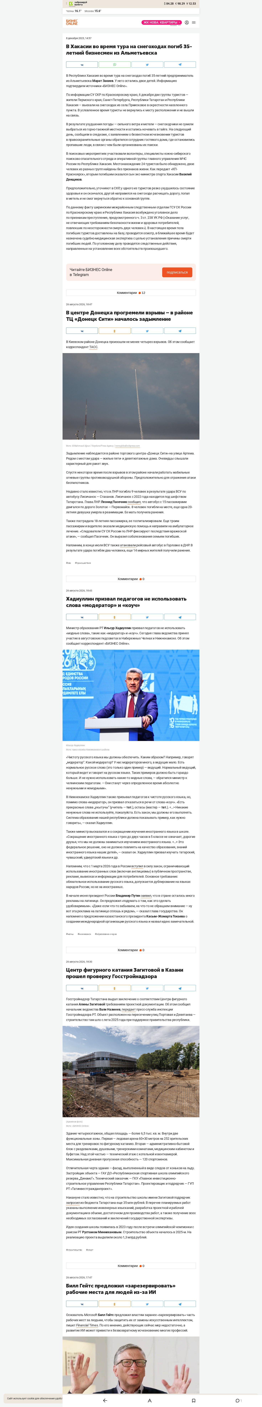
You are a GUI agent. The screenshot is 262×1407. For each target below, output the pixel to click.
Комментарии (131, 293)
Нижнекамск (85, 934)
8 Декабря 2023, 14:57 (78, 38)
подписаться (177, 272)
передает (129, 1009)
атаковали (128, 545)
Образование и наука (106, 934)
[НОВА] (160, 22)
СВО (68, 563)
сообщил (134, 502)
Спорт (89, 1250)
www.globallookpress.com (127, 446)
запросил (73, 1202)
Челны (70, 11)
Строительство (74, 1250)
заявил (146, 895)
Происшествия (83, 563)
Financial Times (87, 1325)
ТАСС (93, 347)
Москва (89, 11)
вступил (137, 866)
